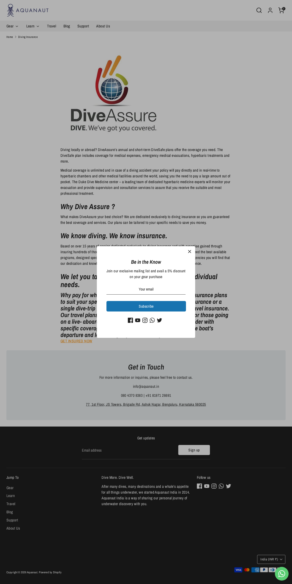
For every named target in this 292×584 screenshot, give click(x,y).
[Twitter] (159, 320)
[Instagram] (144, 320)
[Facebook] (130, 320)
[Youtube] (137, 320)
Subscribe (146, 306)
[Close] (189, 251)
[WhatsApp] (152, 320)
